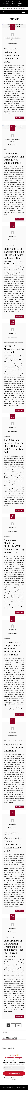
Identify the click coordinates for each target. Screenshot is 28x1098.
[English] (7, 1042)
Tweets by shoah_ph (8, 1048)
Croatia (17, 342)
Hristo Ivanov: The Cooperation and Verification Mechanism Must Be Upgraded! (13, 648)
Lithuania (6, 834)
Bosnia (7, 342)
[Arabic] (3, 1042)
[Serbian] (12, 1042)
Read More (19, 118)
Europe (12, 245)
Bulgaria (7, 48)
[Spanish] (14, 1042)
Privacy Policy (15, 1087)
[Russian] (11, 1042)
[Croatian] (6, 1042)
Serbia (21, 342)
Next (18, 1025)
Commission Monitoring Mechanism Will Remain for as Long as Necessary (14, 546)
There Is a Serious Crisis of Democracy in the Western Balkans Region (13, 844)
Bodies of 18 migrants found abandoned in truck (12, 57)
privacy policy (19, 1078)
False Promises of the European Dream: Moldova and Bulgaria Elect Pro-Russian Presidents (13, 948)
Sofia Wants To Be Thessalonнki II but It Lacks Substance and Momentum (14, 253)
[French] (9, 1042)
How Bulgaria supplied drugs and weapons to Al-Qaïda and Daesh (14, 158)
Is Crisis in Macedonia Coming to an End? (14, 348)
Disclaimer (22, 1087)
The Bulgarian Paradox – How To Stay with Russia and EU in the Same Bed (14, 446)
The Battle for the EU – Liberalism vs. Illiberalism (14, 747)
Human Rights (14, 48)
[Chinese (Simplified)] (4, 1042)
